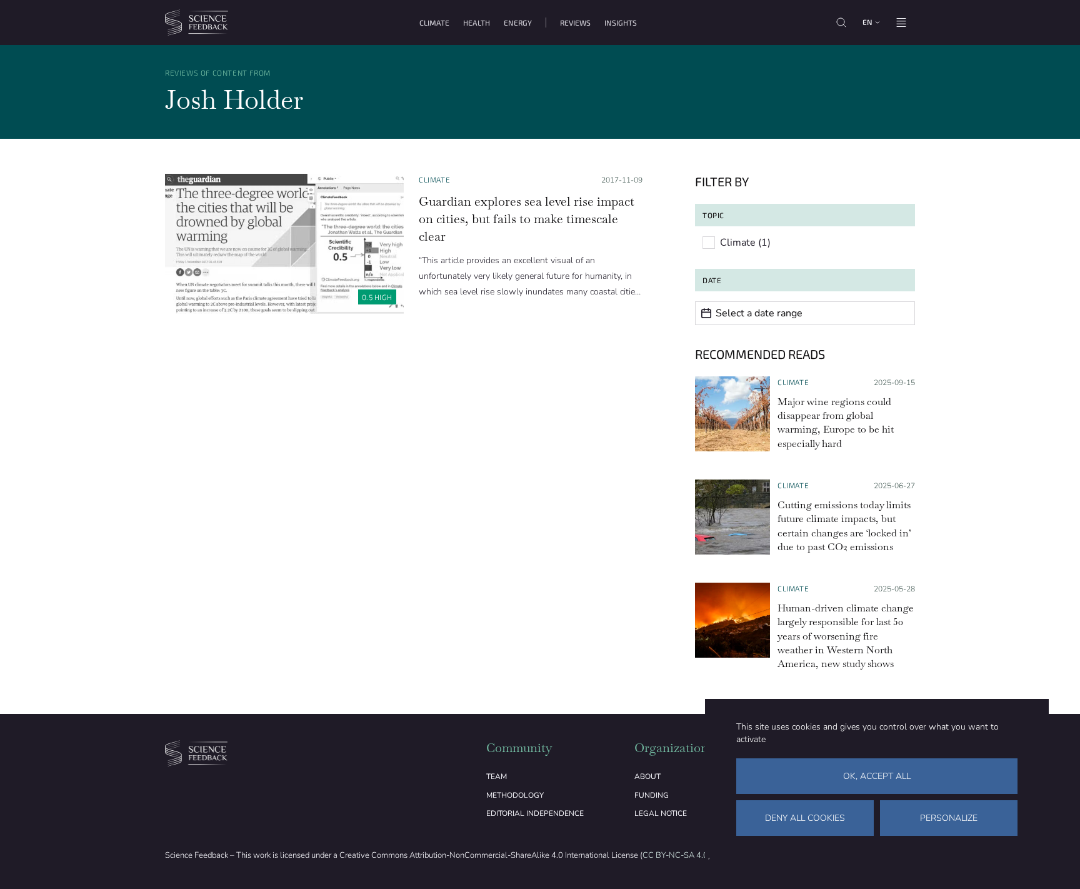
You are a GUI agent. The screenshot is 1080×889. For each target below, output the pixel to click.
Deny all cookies (805, 818)
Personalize (949, 818)
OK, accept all (877, 776)
